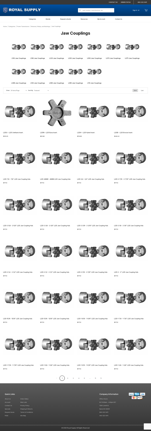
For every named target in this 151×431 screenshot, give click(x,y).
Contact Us (8, 405)
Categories (12, 26)
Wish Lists (23, 402)
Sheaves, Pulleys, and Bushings (40, 26)
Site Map (23, 415)
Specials (7, 409)
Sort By (30, 90)
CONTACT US (113, 2)
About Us (8, 399)
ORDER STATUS (126, 2)
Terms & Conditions (26, 412)
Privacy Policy (24, 405)
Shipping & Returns (26, 409)
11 (95, 378)
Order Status (24, 399)
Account (7, 402)
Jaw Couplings (56, 26)
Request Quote (9, 412)
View (8, 90)
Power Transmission (23, 26)
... (89, 378)
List (142, 90)
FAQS (6, 415)
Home (5, 26)
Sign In (135, 10)
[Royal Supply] (22, 10)
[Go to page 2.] (101, 378)
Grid (135, 90)
